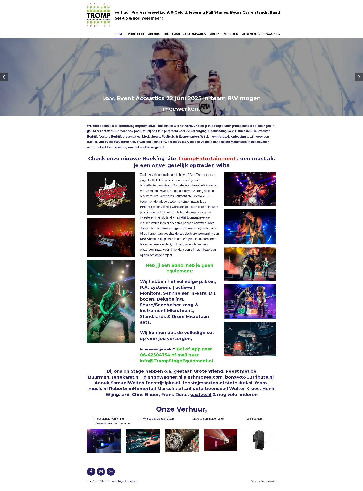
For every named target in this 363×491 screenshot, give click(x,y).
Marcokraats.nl (174, 388)
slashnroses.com (203, 377)
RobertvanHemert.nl (132, 388)
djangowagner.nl (163, 377)
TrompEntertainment (207, 158)
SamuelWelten (128, 382)
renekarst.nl (126, 377)
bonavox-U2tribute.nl (249, 377)
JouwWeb (270, 481)
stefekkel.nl (239, 382)
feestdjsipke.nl (163, 382)
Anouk (102, 382)
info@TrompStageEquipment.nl (176, 360)
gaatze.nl (201, 394)
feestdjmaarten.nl (203, 382)
